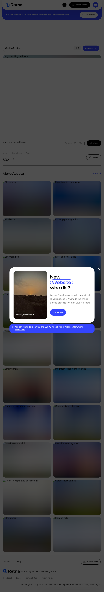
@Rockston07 (28, 315)
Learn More (20, 330)
